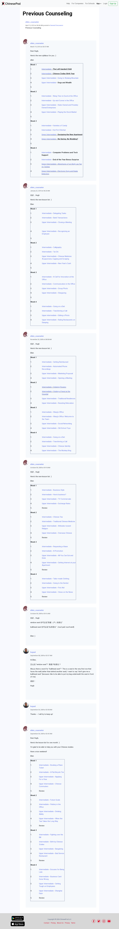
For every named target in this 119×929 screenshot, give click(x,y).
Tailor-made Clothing (61, 579)
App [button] (98, 3)
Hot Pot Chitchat (59, 130)
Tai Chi (55, 252)
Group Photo (63, 288)
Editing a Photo (63, 315)
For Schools (90, 3)
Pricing (53, 923)
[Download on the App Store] (18, 924)
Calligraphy (57, 247)
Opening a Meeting (65, 378)
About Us (60, 923)
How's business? (59, 495)
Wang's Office (58, 412)
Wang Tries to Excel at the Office (65, 96)
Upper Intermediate (49, 78)
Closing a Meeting (65, 222)
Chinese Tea (58, 517)
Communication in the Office (64, 284)
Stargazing (62, 293)
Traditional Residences (66, 399)
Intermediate (46, 69)
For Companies (77, 3)
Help (68, 3)
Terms (73, 923)
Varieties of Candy (60, 126)
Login (105, 3)
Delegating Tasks (59, 213)
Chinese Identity (64, 446)
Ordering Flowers (59, 387)
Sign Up (113, 3)
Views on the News (65, 592)
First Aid (61, 588)
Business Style (58, 490)
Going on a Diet (59, 306)
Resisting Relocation (66, 403)
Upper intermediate (49, 315)
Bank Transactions (60, 218)
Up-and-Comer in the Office (63, 100)
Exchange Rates (64, 503)
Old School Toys (64, 428)
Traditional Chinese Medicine (64, 521)
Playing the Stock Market (67, 112)
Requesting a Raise (60, 546)
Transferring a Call (60, 311)
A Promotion (58, 551)
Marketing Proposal (65, 373)
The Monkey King (64, 450)
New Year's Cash (64, 263)
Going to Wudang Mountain (68, 78)
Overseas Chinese (65, 533)
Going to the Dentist (60, 583)
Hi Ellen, (33, 660)
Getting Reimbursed (60, 362)
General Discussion (56, 25)
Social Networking (65, 424)
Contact (46, 923)
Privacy (67, 923)
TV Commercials (64, 499)
